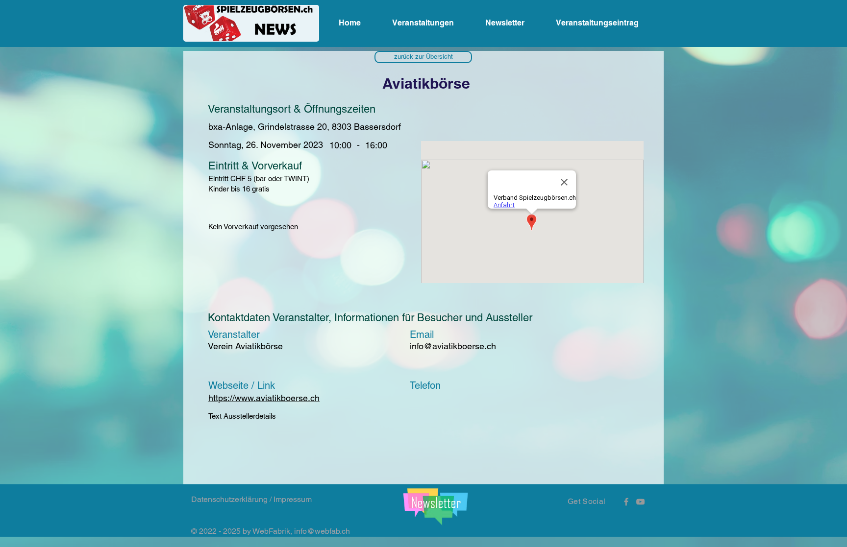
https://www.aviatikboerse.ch (264, 398)
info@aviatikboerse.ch (453, 346)
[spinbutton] (376, 145)
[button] (423, 57)
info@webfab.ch (322, 531)
